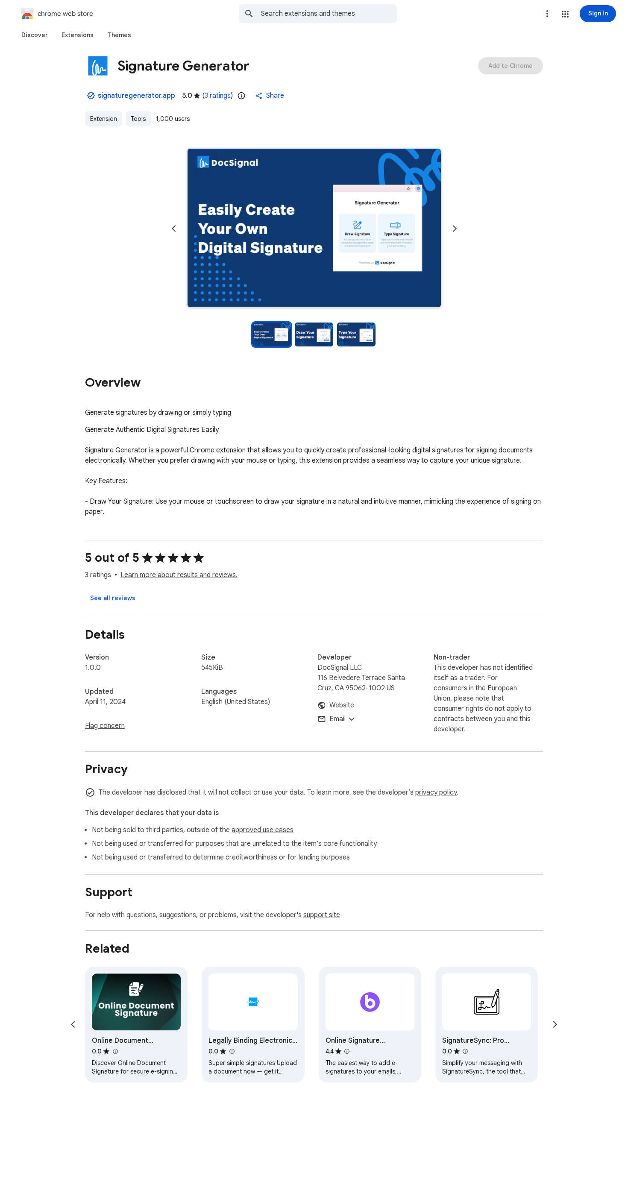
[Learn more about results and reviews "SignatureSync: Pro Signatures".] (465, 1051)
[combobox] (329, 14)
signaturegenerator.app (136, 95)
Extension (103, 119)
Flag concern (105, 726)
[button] (565, 14)
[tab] (35, 35)
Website (341, 705)
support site (321, 915)
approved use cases (262, 830)
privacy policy (436, 792)
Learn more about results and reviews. (179, 575)
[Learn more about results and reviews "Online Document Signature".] (115, 1051)
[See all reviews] (113, 598)
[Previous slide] (173, 228)
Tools (138, 119)
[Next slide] (454, 228)
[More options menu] (547, 13)
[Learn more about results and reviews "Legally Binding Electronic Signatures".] (231, 1051)
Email (337, 719)
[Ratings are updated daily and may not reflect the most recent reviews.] (241, 95)
